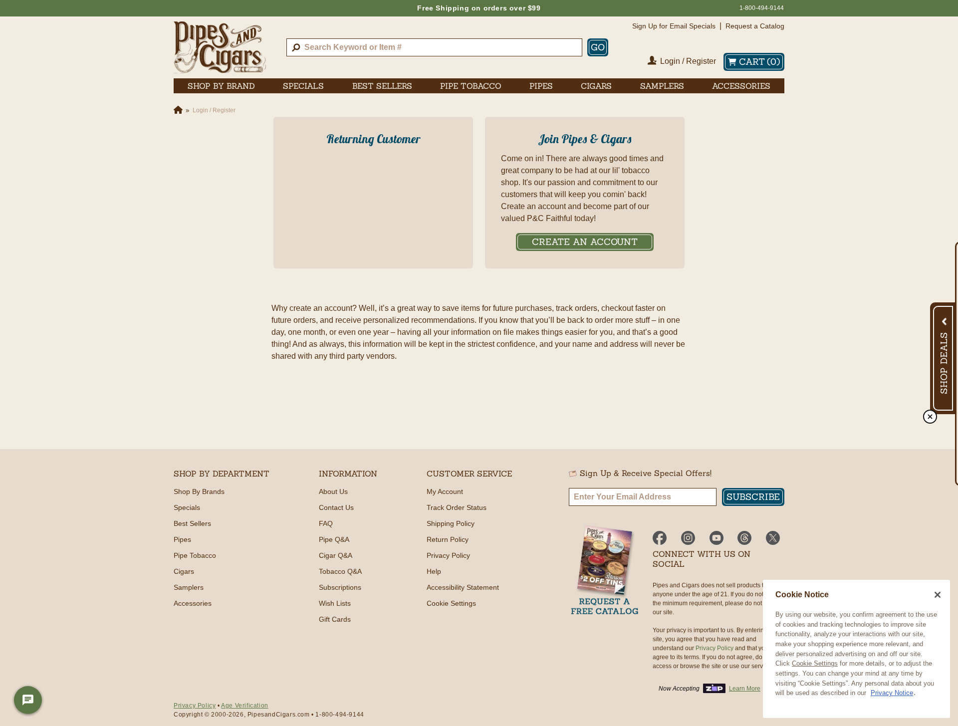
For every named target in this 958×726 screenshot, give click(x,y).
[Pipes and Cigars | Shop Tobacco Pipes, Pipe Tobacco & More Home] (220, 47)
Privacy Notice (892, 693)
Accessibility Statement (463, 587)
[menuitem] (221, 85)
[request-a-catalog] (605, 571)
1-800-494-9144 (761, 7)
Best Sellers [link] (382, 86)
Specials (187, 507)
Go (598, 47)
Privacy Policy (448, 555)
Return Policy (448, 539)
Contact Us (336, 507)
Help (434, 571)
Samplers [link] (662, 86)
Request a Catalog (754, 26)
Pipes (182, 539)
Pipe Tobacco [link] (470, 86)
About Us (333, 491)
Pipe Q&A (334, 539)
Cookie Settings (815, 663)
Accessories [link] (741, 86)
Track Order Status (456, 507)
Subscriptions (340, 587)
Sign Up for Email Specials (674, 26)
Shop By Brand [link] (221, 86)
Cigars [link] (596, 86)
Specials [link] (303, 86)
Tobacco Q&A (340, 571)
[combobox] (434, 47)
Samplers (189, 587)
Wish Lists (335, 603)
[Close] (938, 595)
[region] (856, 649)
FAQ (326, 523)
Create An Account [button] (585, 241)
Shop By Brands (199, 491)
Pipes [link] (541, 86)
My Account (445, 491)
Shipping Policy (451, 523)
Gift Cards (335, 619)
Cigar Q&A (335, 555)
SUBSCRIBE (753, 496)
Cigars (184, 571)
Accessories (193, 603)
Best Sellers (192, 523)
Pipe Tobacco (195, 555)
